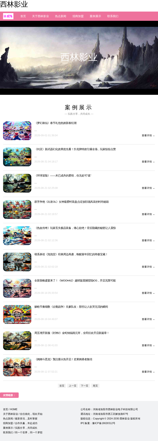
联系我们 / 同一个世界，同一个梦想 (22, 432)
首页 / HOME (10, 409)
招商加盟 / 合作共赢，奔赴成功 (20, 423)
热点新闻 (60, 16)
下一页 (84, 385)
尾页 (95, 385)
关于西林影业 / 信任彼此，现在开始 (22, 414)
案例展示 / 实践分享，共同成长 (20, 428)
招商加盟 (78, 16)
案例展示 (95, 16)
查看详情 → (148, 135)
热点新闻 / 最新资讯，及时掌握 (20, 418)
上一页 (72, 385)
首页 (23, 16)
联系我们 (112, 16)
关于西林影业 (40, 16)
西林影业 (14, 4)
